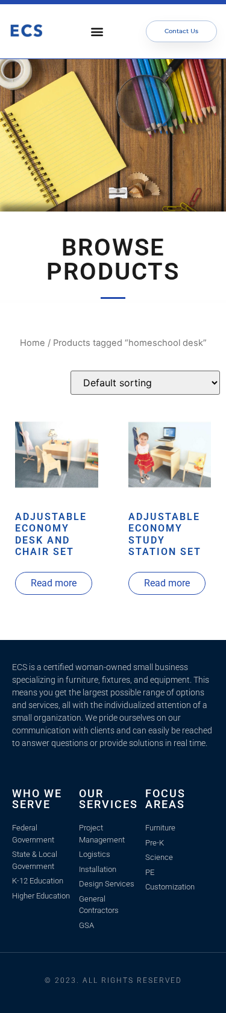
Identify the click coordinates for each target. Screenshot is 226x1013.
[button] (97, 32)
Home (32, 342)
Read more (54, 583)
